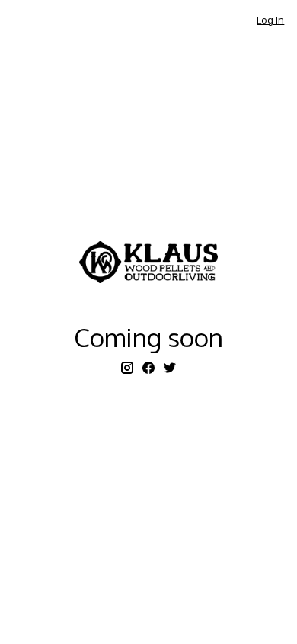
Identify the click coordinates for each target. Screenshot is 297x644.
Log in (270, 19)
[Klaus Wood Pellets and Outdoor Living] (148, 262)
